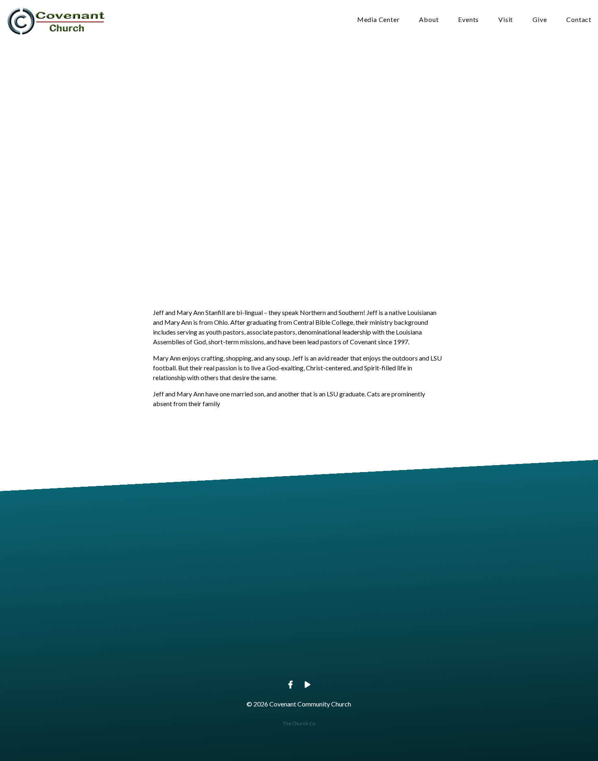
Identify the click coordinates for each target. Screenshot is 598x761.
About (429, 19)
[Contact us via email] (124, 612)
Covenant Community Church (356, 658)
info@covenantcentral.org (124, 658)
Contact (578, 19)
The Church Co (299, 723)
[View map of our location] (357, 612)
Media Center (378, 19)
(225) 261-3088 (240, 658)
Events (468, 19)
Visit (505, 19)
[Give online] (473, 612)
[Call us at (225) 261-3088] (241, 612)
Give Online (473, 658)
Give (540, 19)
